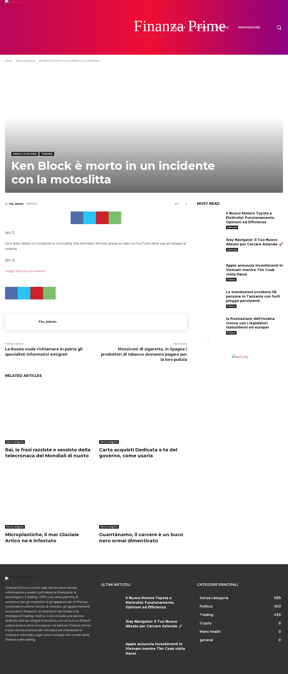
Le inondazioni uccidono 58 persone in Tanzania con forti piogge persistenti (253, 296)
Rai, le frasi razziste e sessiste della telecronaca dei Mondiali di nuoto (47, 453)
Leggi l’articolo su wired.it (25, 271)
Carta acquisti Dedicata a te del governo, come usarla (138, 453)
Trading (46, 153)
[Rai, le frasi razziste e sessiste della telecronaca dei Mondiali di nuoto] (49, 413)
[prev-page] (199, 341)
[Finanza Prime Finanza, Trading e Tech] (30, 27)
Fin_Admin (16, 203)
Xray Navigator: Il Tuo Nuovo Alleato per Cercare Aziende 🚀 (254, 242)
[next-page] (206, 341)
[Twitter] (89, 217)
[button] (279, 27)
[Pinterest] (102, 217)
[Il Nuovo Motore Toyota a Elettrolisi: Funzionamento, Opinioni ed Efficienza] (210, 219)
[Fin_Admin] (21, 322)
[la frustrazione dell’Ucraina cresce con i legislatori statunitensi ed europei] (210, 325)
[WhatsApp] (115, 217)
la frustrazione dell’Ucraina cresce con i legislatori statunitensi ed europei (250, 323)
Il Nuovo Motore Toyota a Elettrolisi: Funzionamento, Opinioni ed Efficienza (250, 217)
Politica (231, 279)
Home (8, 60)
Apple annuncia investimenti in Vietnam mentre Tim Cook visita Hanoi (254, 269)
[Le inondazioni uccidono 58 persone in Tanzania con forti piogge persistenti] (210, 298)
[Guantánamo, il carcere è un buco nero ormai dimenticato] (143, 498)
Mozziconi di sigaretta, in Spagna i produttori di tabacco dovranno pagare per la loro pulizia (144, 354)
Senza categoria (25, 60)
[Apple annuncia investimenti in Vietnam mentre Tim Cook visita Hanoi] (210, 271)
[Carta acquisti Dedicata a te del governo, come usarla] (143, 413)
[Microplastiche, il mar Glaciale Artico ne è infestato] (49, 498)
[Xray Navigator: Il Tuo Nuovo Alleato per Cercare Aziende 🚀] (210, 246)
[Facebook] (77, 217)
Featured (232, 227)
